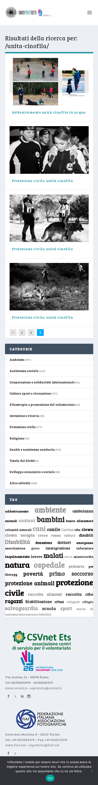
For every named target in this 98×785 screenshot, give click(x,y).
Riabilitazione (38, 601)
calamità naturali (18, 530)
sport (66, 608)
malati (53, 555)
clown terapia (20, 535)
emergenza (84, 543)
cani (39, 528)
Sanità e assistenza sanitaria (32, 449)
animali (11, 521)
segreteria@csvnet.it (46, 688)
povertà (33, 573)
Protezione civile (22, 427)
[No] (92, 770)
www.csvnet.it (16, 688)
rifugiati (73, 602)
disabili (86, 535)
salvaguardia (21, 607)
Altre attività (20, 483)
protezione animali (29, 583)
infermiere (84, 548)
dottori (64, 542)
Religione (17, 438)
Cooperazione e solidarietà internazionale (42, 382)
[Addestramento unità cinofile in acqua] (49, 81)
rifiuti (59, 602)
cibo (77, 530)
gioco (35, 548)
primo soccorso (71, 573)
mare (68, 556)
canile (53, 529)
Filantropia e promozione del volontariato (42, 404)
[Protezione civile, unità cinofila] (49, 150)
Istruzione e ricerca (24, 415)
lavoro (36, 556)
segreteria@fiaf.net (44, 745)
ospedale (49, 564)
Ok (50, 778)
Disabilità (17, 542)
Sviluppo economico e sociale (32, 472)
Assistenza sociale (24, 371)
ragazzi (14, 601)
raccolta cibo (79, 594)
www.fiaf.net (15, 745)
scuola (49, 608)
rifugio (87, 602)
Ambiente (17, 359)
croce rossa (49, 535)
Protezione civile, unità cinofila (42, 180)
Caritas (67, 529)
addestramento (16, 511)
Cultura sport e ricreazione (30, 393)
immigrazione (58, 548)
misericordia (83, 557)
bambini (51, 519)
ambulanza (82, 511)
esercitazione (15, 548)
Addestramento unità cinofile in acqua (49, 112)
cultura (69, 535)
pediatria (76, 566)
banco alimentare (79, 521)
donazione (43, 542)
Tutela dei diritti (22, 460)
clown (87, 529)
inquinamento (17, 556)
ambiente (50, 509)
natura (17, 564)
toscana (45, 614)
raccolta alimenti (45, 594)
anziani (26, 520)
